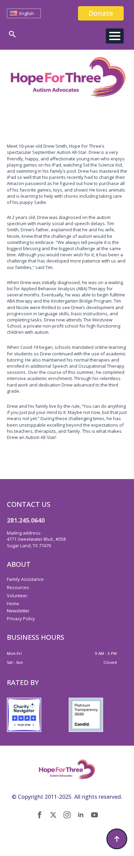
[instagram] (67, 814)
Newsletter (18, 611)
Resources (18, 587)
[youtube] (94, 814)
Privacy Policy (21, 618)
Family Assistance (25, 579)
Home (13, 603)
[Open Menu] (115, 36)
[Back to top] (117, 839)
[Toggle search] (12, 34)
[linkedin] (80, 814)
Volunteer (17, 595)
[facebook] (39, 814)
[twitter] (53, 814)
